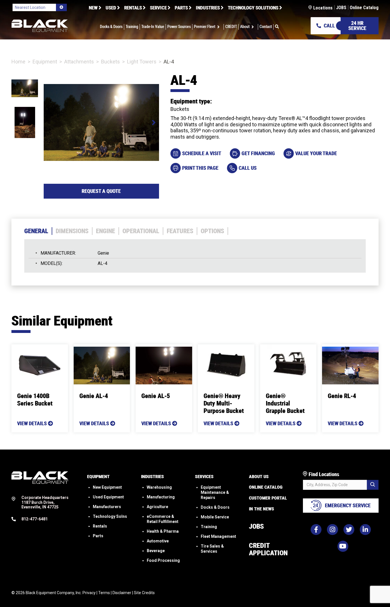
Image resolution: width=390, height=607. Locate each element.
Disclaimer (121, 592)
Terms (104, 592)
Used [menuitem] (111, 8)
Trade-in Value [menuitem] (152, 27)
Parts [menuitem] (181, 8)
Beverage (156, 550)
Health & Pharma (163, 531)
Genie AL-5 (155, 396)
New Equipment (107, 487)
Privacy (89, 592)
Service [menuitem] (158, 8)
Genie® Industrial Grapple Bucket (285, 403)
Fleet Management (218, 536)
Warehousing (159, 487)
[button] (219, 27)
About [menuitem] (245, 27)
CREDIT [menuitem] (231, 27)
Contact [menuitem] (266, 27)
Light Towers (141, 62)
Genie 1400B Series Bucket (35, 399)
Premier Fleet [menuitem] (204, 27)
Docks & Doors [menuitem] (111, 27)
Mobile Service (215, 517)
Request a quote (101, 191)
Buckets (110, 62)
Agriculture (157, 506)
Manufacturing (161, 497)
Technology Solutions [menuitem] (253, 8)
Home (18, 62)
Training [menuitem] (132, 27)
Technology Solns (110, 516)
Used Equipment (108, 497)
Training (209, 526)
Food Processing (163, 560)
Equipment (45, 62)
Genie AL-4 (93, 396)
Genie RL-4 (342, 396)
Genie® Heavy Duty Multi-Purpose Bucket (224, 403)
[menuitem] (277, 27)
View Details (32, 423)
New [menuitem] (93, 8)
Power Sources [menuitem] (179, 27)
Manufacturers (107, 506)
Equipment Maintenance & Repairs (215, 492)
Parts (98, 536)
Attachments (79, 62)
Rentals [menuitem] (133, 8)
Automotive (158, 541)
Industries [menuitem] (208, 8)
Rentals (100, 526)
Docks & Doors (215, 507)
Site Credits (144, 592)
